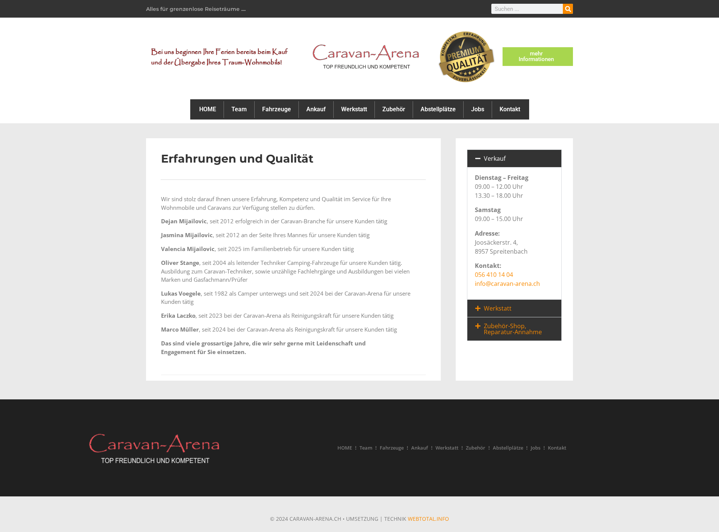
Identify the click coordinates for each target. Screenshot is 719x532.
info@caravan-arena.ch (507, 283)
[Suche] (568, 9)
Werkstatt (354, 109)
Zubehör (393, 109)
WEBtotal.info (428, 518)
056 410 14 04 (494, 274)
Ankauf (316, 109)
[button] (514, 158)
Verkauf (495, 158)
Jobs (477, 109)
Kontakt (510, 109)
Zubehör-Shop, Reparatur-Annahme (513, 329)
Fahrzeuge (276, 109)
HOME (207, 109)
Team (239, 109)
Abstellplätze (438, 109)
